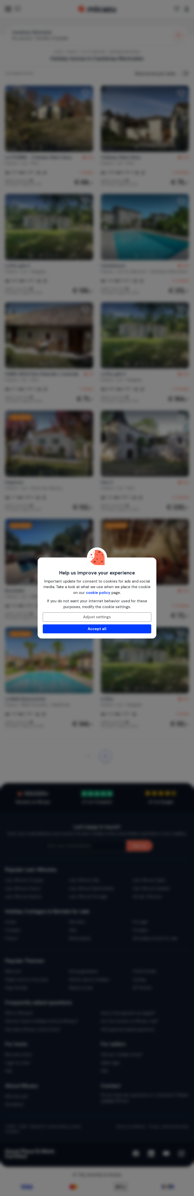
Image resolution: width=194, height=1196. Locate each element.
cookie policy (98, 592)
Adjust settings (97, 617)
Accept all (97, 628)
